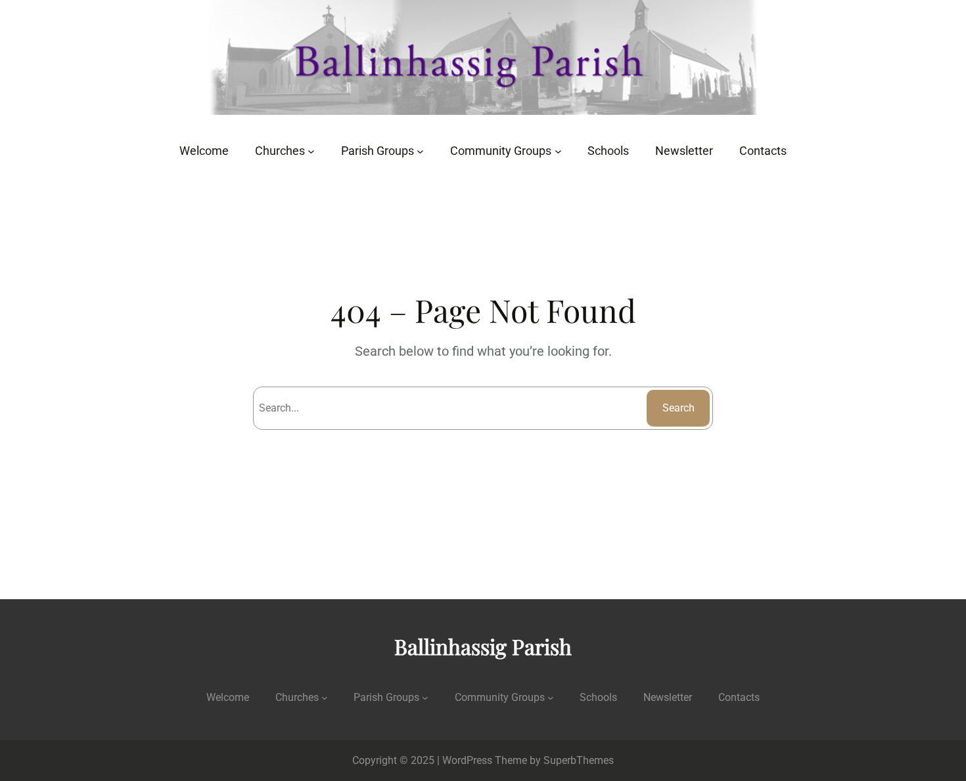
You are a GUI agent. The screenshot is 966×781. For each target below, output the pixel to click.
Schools (598, 697)
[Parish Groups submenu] (420, 151)
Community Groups (500, 697)
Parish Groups (386, 697)
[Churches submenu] (311, 151)
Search (678, 408)
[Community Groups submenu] (558, 151)
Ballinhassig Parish (483, 646)
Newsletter (667, 697)
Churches (297, 697)
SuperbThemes (578, 760)
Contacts (739, 697)
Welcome (227, 697)
